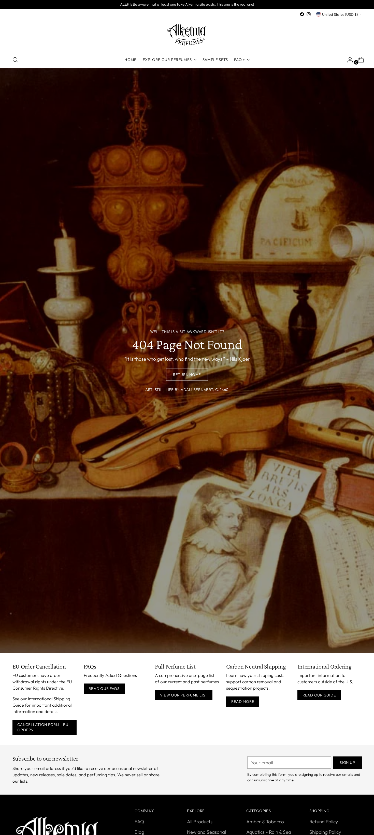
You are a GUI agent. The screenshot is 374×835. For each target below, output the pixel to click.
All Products (199, 821)
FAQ (139, 821)
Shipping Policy (325, 832)
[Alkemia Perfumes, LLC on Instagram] (308, 14)
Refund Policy (323, 821)
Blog (139, 832)
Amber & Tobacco (265, 821)
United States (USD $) (340, 14)
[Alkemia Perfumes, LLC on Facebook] (302, 14)
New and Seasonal (206, 832)
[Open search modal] (15, 60)
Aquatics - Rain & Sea (268, 832)
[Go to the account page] (348, 60)
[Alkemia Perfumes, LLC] (187, 34)
